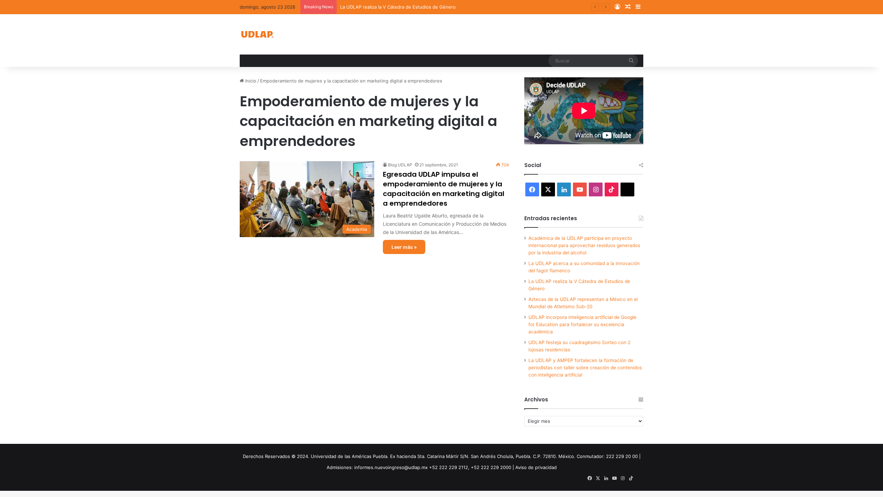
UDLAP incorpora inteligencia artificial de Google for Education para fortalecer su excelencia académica (582, 324)
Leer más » (404, 247)
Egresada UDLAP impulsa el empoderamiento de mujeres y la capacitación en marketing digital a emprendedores (443, 188)
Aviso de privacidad (536, 467)
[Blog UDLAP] (257, 34)
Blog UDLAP (400, 164)
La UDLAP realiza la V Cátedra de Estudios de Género (398, 7)
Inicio (250, 81)
